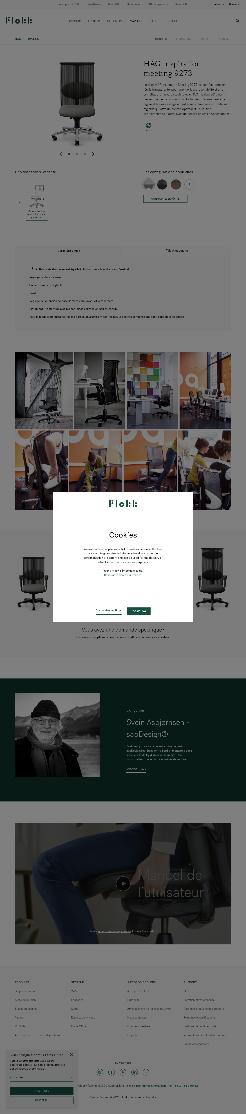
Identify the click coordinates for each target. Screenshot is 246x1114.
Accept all (139, 611)
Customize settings (109, 610)
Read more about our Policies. (123, 575)
